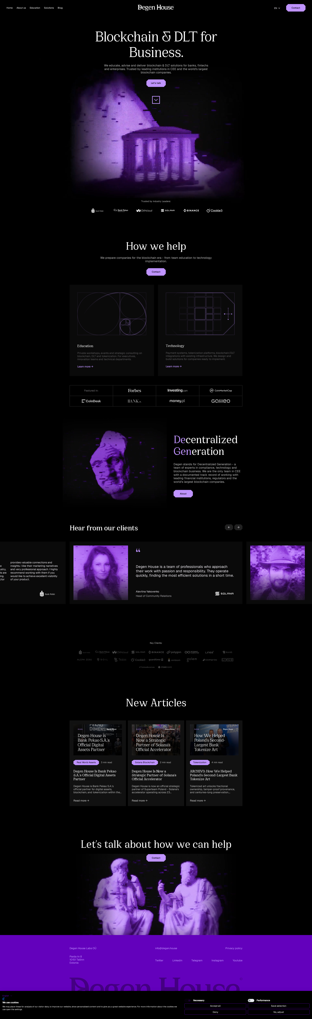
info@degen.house (166, 948)
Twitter (159, 960)
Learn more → (85, 366)
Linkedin (177, 960)
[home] (156, 8)
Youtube (237, 960)
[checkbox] (187, 1000)
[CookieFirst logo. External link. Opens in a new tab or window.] (3, 999)
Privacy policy (233, 948)
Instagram (218, 960)
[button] (277, 8)
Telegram (196, 960)
